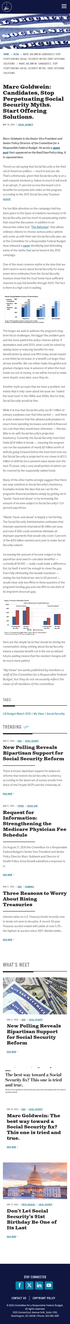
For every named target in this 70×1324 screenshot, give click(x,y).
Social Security (36, 1019)
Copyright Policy (44, 1298)
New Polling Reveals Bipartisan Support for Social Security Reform (34, 1034)
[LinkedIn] (39, 1285)
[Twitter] (29, 1285)
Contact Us (19, 1298)
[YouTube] (49, 1285)
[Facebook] (20, 1285)
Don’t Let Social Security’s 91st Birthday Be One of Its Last (32, 1219)
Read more (7, 939)
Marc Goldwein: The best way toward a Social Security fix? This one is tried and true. (34, 1127)
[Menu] (64, 6)
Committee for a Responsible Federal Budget (7, 7)
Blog (23, 1019)
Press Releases (28, 1204)
